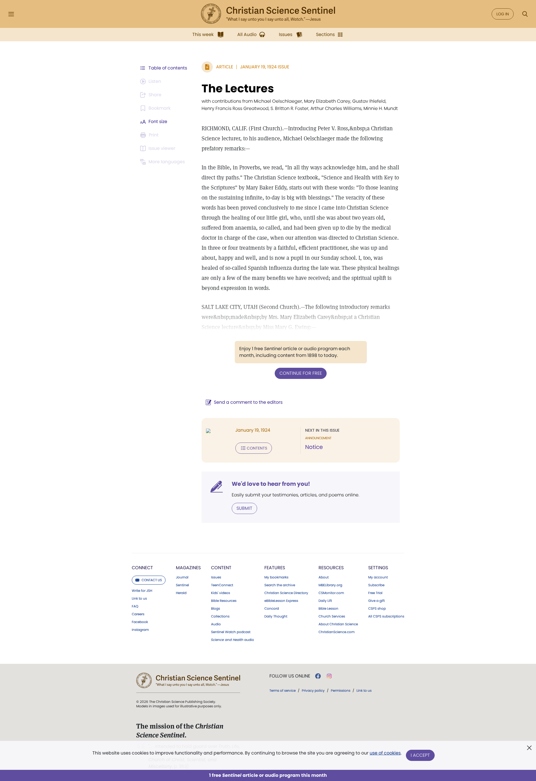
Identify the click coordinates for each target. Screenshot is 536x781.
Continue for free (300, 373)
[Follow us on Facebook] (318, 676)
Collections (220, 616)
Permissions (340, 690)
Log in (502, 14)
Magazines (188, 567)
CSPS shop (377, 608)
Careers (138, 614)
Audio (216, 624)
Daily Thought (275, 616)
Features (274, 567)
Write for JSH (142, 590)
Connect (142, 567)
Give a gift (376, 600)
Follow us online (289, 676)
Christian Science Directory (286, 593)
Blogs (215, 608)
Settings (378, 567)
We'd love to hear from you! (271, 483)
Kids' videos (220, 593)
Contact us (152, 580)
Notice (314, 447)
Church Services (332, 616)
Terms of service (282, 690)
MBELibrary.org (330, 585)
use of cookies (385, 753)
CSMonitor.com (331, 593)
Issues (216, 577)
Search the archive (279, 585)
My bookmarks (276, 577)
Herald (181, 593)
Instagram (140, 629)
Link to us (139, 598)
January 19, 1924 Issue (264, 67)
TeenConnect (222, 585)
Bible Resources (223, 600)
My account (378, 577)
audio (232, 639)
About (324, 577)
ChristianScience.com (337, 632)
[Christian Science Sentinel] (268, 14)
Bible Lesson (328, 608)
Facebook (140, 622)
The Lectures (238, 88)
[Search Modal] (525, 14)
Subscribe (376, 585)
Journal (182, 577)
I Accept (420, 755)
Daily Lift (325, 600)
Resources (331, 567)
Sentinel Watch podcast (230, 632)
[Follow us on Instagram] (329, 676)
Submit (244, 508)
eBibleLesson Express (281, 600)
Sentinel (182, 585)
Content (221, 567)
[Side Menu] (11, 14)
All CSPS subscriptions (386, 616)
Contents (257, 448)
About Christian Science (338, 624)
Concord (271, 608)
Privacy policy (313, 690)
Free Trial (375, 593)
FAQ (135, 606)
